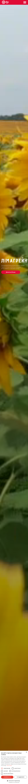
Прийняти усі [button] (7, 777)
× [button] (26, 752)
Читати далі (9, 765)
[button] (14, 780)
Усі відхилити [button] (20, 777)
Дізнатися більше (10, 272)
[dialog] (14, 767)
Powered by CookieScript (14, 782)
